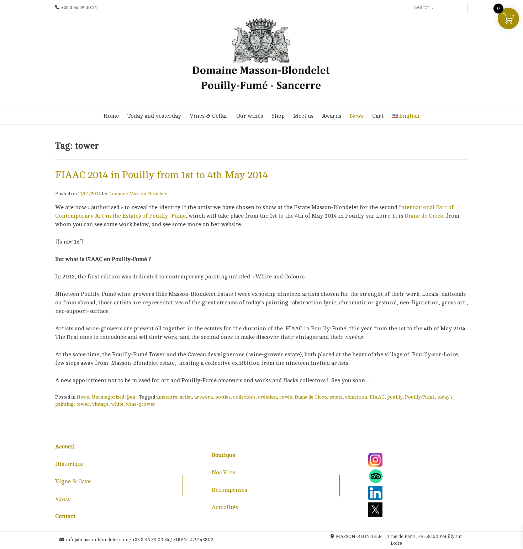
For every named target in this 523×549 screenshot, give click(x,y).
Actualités (225, 507)
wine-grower (140, 404)
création (267, 397)
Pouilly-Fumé (420, 397)
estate (336, 397)
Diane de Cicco (424, 216)
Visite (63, 499)
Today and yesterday (154, 116)
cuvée (285, 397)
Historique (69, 464)
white (117, 404)
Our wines (249, 116)
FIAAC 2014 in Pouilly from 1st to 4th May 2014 (161, 175)
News (357, 116)
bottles (223, 397)
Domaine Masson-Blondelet (138, 193)
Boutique (223, 455)
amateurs (166, 397)
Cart (378, 116)
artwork (203, 397)
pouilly (394, 397)
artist (186, 397)
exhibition (356, 397)
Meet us (303, 116)
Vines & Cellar (209, 116)
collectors (244, 397)
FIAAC (377, 397)
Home (111, 116)
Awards (331, 116)
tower (83, 404)
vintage (100, 404)
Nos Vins (223, 472)
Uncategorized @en (113, 397)
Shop (278, 116)
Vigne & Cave (73, 481)
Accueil (65, 446)
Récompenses (229, 490)
